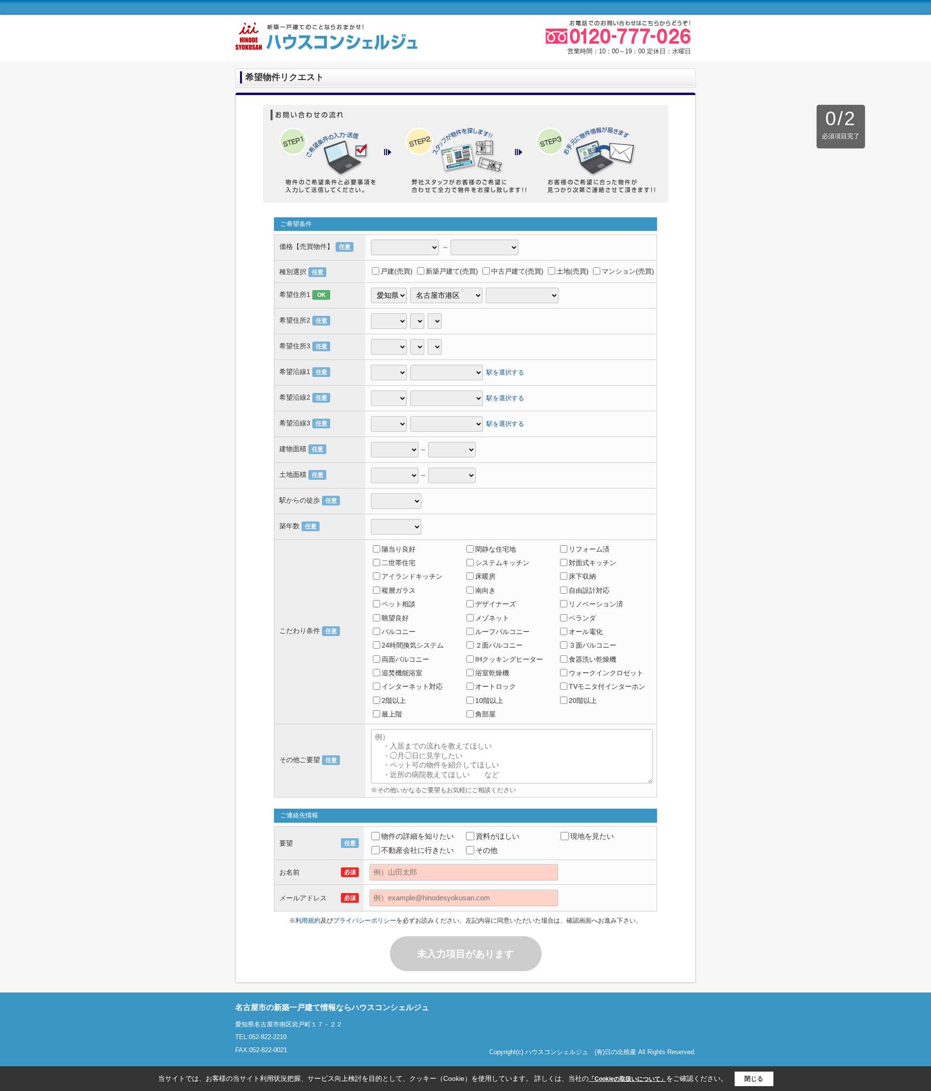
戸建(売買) (397, 271)
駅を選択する (505, 371)
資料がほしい (497, 836)
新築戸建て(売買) (452, 271)
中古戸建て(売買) (517, 271)
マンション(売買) (628, 271)
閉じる (753, 1078)
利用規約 (308, 920)
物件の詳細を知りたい (417, 836)
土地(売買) (573, 271)
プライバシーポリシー (364, 920)
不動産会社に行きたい (417, 850)
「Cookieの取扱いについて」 (627, 1078)
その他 (487, 850)
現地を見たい (592, 836)
